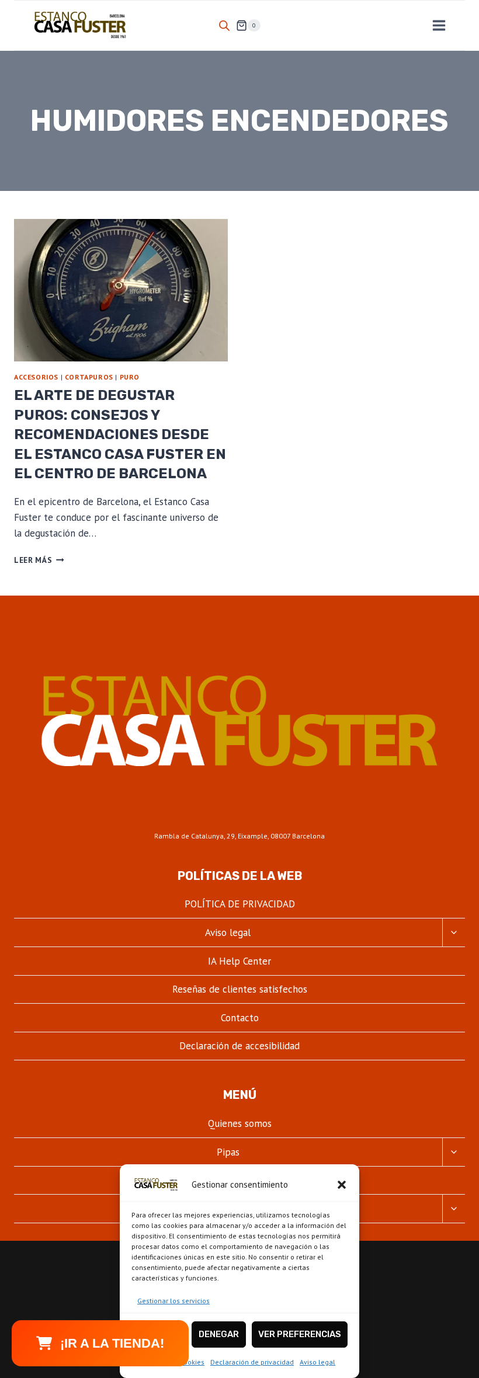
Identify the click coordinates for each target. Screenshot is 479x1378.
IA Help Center (239, 961)
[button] (342, 1185)
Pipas (228, 1152)
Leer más (39, 560)
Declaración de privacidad (252, 1362)
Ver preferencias (299, 1334)
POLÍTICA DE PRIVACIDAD (240, 903)
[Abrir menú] (438, 25)
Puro (130, 377)
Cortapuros (89, 377)
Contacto (240, 1017)
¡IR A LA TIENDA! (112, 1343)
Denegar (219, 1334)
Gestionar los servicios (173, 1300)
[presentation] (121, 290)
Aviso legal (317, 1362)
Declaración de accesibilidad (239, 1045)
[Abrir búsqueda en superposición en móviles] (224, 25)
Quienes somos (240, 1123)
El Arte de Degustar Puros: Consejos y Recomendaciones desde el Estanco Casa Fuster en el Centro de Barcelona (120, 434)
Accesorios (36, 377)
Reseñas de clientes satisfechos (239, 989)
